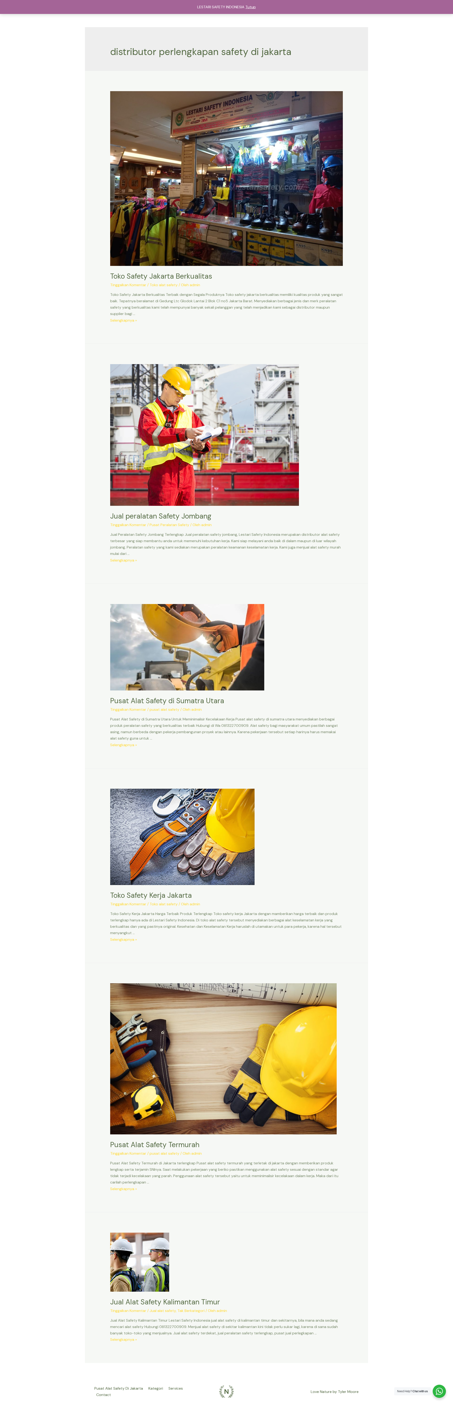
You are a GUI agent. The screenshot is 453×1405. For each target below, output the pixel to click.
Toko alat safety (164, 284)
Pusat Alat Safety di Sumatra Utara (167, 700)
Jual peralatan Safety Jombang (160, 516)
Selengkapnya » (123, 320)
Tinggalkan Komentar (128, 284)
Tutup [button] (250, 6)
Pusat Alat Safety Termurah (154, 1144)
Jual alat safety (163, 1310)
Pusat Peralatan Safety (169, 524)
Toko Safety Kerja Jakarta (151, 895)
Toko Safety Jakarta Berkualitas (161, 276)
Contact (103, 1394)
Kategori (155, 1388)
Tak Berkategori (191, 1310)
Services (175, 1388)
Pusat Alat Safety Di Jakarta (118, 1388)
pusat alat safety (164, 709)
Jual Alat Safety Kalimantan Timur (165, 1302)
